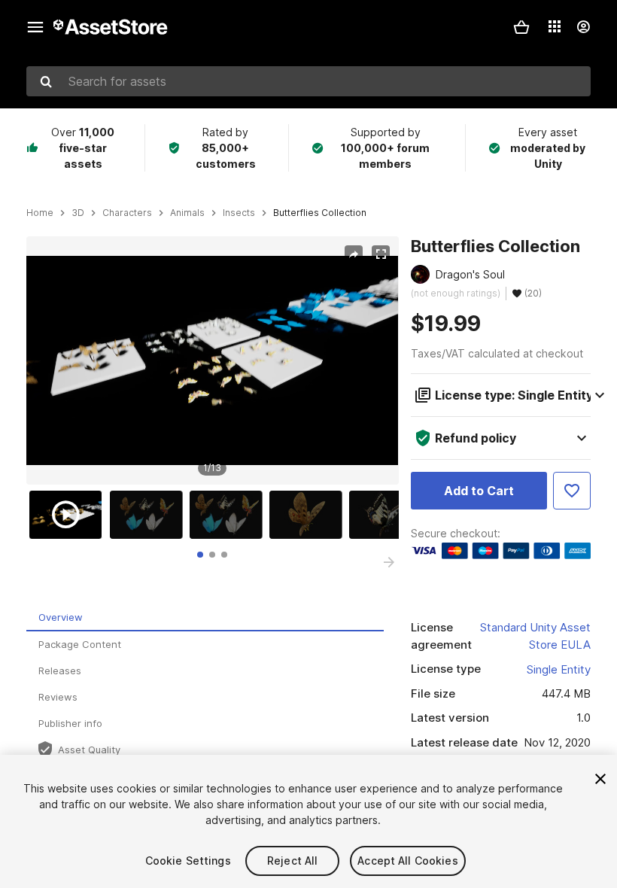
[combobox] (308, 81)
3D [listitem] (77, 213)
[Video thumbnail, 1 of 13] (69, 515)
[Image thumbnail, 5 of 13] (389, 515)
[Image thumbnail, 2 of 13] (150, 515)
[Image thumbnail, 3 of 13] (229, 515)
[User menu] (583, 27)
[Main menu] (35, 27)
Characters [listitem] (127, 213)
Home (39, 213)
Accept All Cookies (407, 860)
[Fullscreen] (381, 254)
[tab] (200, 555)
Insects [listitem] (239, 213)
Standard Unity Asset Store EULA (535, 636)
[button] (521, 27)
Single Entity (559, 669)
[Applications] (555, 26)
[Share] (354, 254)
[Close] (600, 778)
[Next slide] (389, 562)
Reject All (292, 860)
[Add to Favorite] (572, 490)
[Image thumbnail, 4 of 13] (309, 515)
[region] (212, 360)
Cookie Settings (188, 860)
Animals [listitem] (187, 213)
